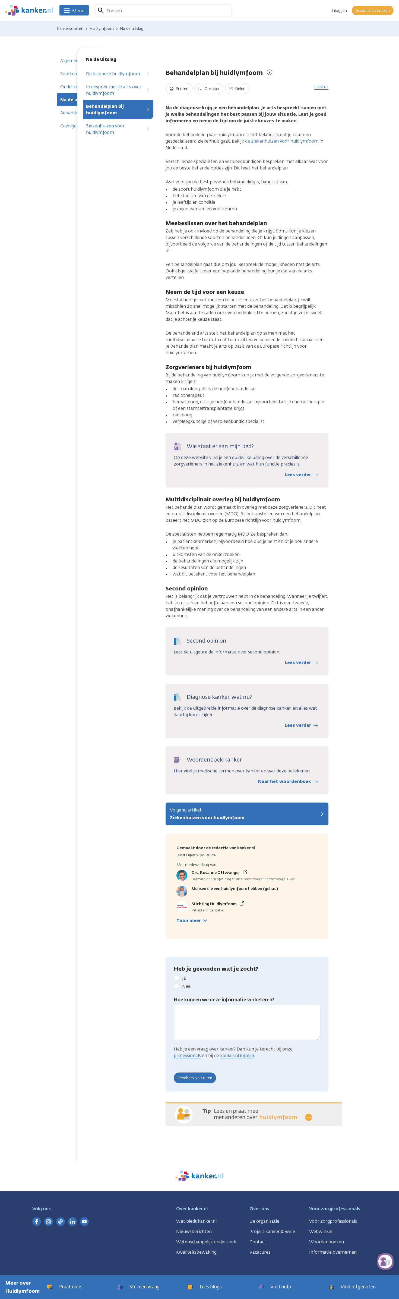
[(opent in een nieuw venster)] (36, 1221)
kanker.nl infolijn (237, 1055)
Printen (181, 88)
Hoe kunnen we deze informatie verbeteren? (224, 1000)
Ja (184, 978)
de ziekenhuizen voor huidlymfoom (281, 141)
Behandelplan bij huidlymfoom (105, 109)
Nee (186, 986)
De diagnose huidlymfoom (113, 74)
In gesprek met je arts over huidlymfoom (113, 90)
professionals (187, 1055)
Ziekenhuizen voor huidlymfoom (105, 129)
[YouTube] (84, 1221)
